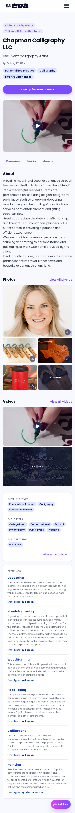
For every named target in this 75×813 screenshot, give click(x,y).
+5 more (37, 466)
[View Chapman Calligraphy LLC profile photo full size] (37, 311)
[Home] (18, 5)
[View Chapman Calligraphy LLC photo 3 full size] (20, 377)
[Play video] (37, 426)
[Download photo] (68, 332)
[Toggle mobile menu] (66, 5)
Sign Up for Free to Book (37, 89)
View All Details (53, 554)
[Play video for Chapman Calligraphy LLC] (37, 126)
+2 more (55, 377)
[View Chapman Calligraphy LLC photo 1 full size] (20, 350)
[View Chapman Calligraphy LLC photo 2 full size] (55, 350)
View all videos (61, 402)
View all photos (60, 280)
